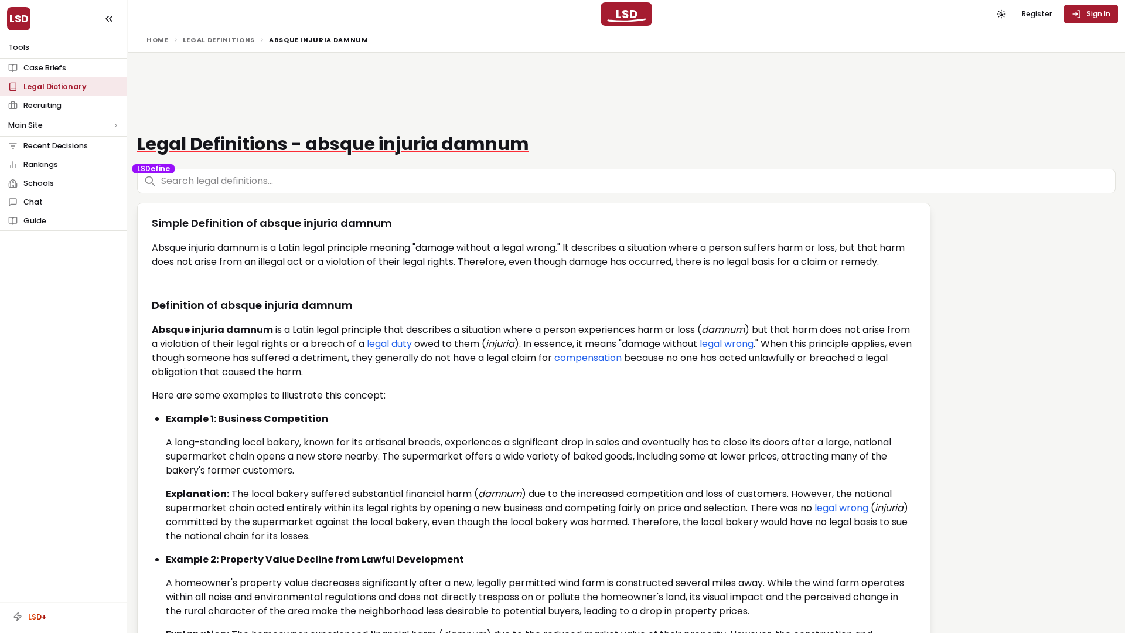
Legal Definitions (219, 40)
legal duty (389, 343)
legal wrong (727, 343)
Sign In (1098, 14)
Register (1037, 14)
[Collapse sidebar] (109, 18)
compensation (588, 358)
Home (157, 40)
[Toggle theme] (1001, 14)
